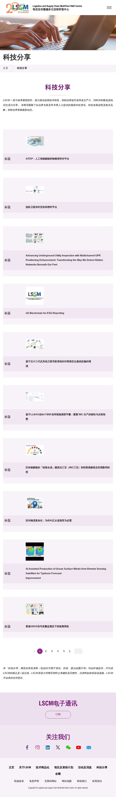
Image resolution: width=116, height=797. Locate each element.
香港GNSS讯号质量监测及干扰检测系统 (47, 626)
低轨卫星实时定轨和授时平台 (41, 207)
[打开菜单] (109, 7)
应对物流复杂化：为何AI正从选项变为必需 (49, 520)
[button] (89, 747)
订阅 (58, 714)
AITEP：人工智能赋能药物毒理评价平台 (47, 158)
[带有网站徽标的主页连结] (44, 7)
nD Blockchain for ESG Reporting (45, 313)
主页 (5, 68)
